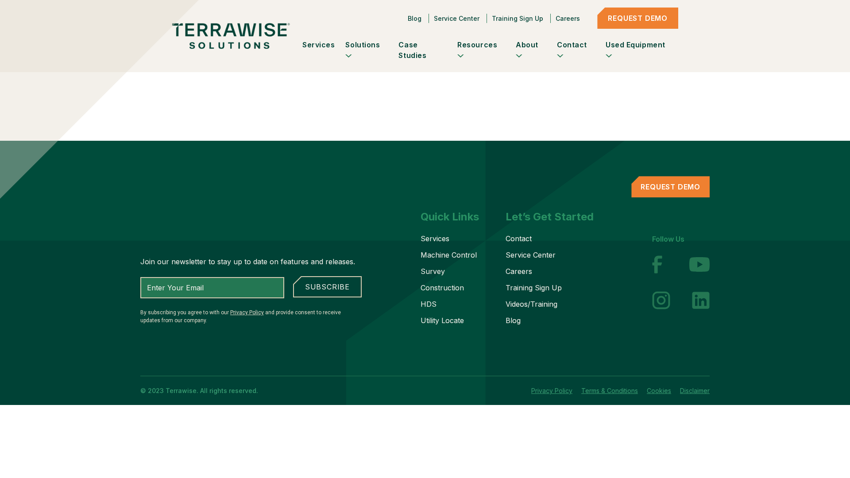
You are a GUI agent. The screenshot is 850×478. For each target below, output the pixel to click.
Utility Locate (442, 320)
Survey (433, 271)
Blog (414, 18)
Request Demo (638, 18)
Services (435, 238)
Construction (442, 287)
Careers (568, 18)
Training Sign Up (517, 18)
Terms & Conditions (609, 390)
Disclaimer (695, 390)
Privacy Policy (247, 312)
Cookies (659, 390)
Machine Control (449, 255)
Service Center (456, 18)
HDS (429, 304)
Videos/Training (531, 304)
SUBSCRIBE (327, 286)
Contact (519, 238)
